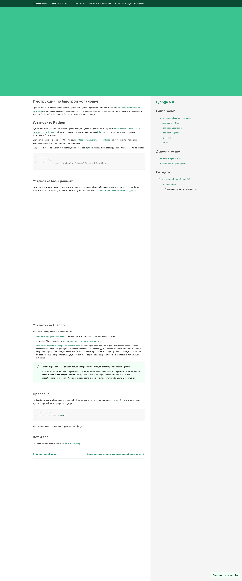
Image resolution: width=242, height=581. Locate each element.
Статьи (78, 3)
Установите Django (170, 132)
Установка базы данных (173, 128)
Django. (40, 3)
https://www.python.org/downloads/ (94, 140)
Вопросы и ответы (100, 3)
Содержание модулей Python (173, 163)
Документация (60, 3)
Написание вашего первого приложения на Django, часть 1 (114, 454)
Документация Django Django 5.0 (174, 179)
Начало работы (169, 184)
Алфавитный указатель (170, 158)
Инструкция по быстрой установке (175, 118)
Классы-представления (129, 3)
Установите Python (170, 123)
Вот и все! (166, 142)
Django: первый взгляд (46, 454)
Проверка (166, 137)
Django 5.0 (165, 102)
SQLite (100, 132)
